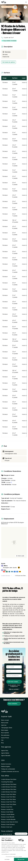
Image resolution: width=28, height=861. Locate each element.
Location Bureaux (5, 575)
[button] (26, 2)
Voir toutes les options (8, 62)
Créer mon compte (13, 681)
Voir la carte (21, 555)
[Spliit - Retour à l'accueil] (3, 2)
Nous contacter (12, 703)
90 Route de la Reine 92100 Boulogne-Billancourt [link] (21, 575)
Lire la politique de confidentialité (9, 854)
